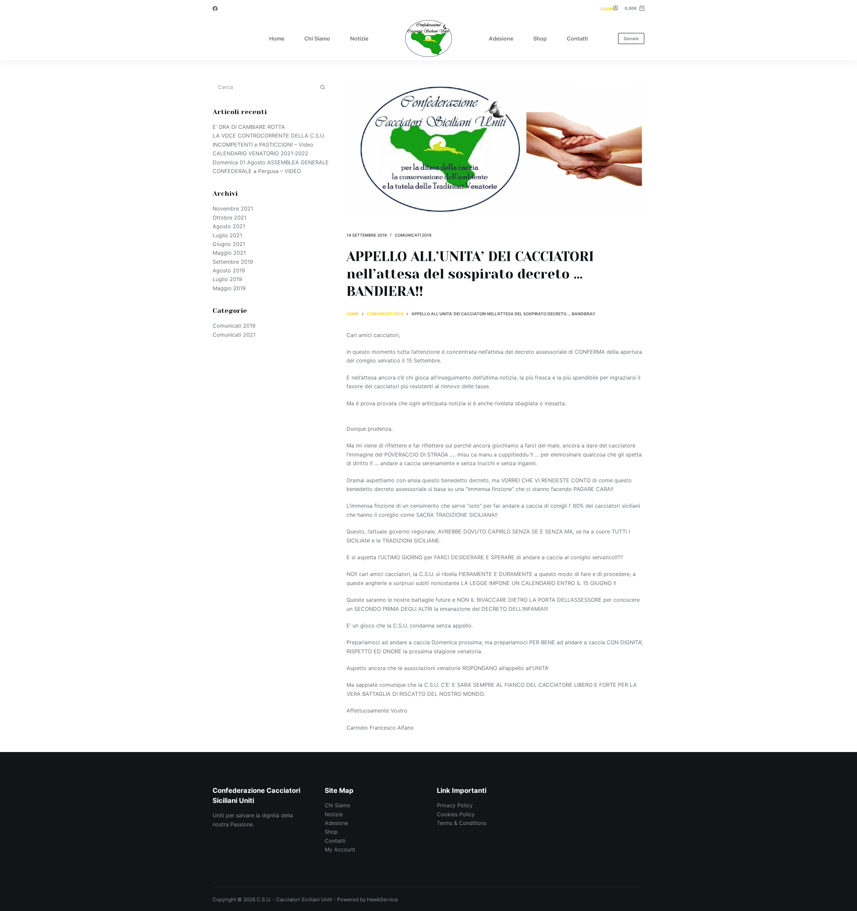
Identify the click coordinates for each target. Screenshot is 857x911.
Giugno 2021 (229, 244)
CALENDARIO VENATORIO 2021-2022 (260, 153)
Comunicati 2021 (234, 334)
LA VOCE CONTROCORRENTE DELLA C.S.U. (269, 135)
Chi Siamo (317, 38)
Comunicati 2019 (413, 235)
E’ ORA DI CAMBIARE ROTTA (249, 126)
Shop (540, 38)
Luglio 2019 (227, 279)
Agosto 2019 (229, 270)
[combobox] (264, 87)
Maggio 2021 (229, 252)
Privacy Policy (455, 805)
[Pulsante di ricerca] (322, 87)
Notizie (359, 38)
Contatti (577, 38)
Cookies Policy (456, 814)
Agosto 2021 (229, 226)
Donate (631, 38)
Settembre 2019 (233, 261)
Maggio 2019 (229, 288)
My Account (340, 849)
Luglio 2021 (227, 235)
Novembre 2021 (233, 208)
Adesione (501, 38)
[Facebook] (215, 8)
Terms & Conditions (461, 823)
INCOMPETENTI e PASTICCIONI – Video (263, 144)
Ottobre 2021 (229, 217)
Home (276, 38)
